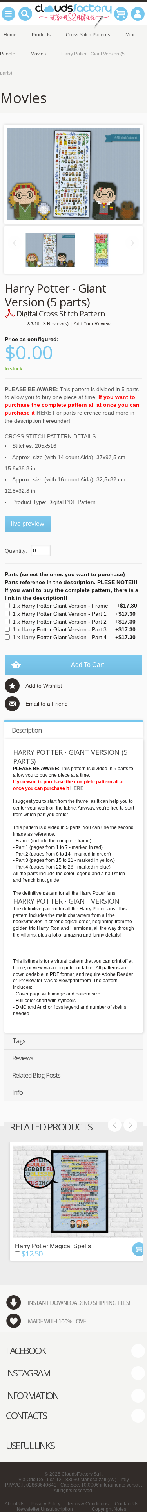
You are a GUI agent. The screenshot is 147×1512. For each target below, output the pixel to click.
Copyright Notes (109, 1509)
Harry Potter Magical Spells (53, 1246)
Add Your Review (92, 324)
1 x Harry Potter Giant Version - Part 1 (74, 614)
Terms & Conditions (88, 1504)
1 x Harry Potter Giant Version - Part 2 (74, 621)
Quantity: (16, 551)
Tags (18, 1041)
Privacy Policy (45, 1504)
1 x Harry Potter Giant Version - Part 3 (74, 629)
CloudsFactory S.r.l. (82, 1474)
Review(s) (56, 324)
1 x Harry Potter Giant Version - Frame (75, 605)
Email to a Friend (46, 704)
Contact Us (126, 1504)
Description (27, 730)
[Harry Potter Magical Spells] (79, 1191)
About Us (14, 1504)
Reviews (22, 1058)
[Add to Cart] (139, 1249)
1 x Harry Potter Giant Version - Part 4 (74, 637)
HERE (43, 412)
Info (17, 1092)
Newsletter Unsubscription (45, 1509)
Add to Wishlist (43, 686)
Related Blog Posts (36, 1075)
